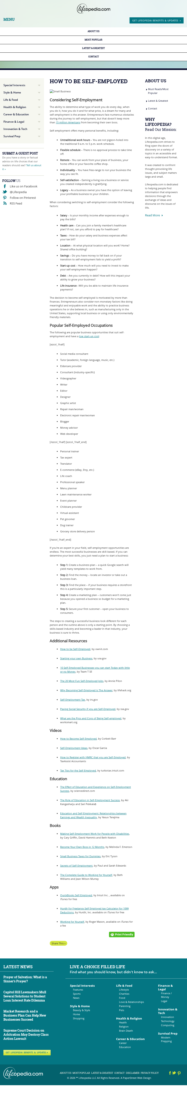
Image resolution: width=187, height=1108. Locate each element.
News (76, 997)
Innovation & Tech (15, 129)
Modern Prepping (166, 1039)
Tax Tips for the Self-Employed (78, 770)
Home (76, 1014)
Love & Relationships (131, 1002)
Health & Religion (14, 107)
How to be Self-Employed (75, 649)
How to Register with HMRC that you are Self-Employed (93, 757)
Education (125, 1047)
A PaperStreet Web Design (136, 1078)
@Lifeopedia (18, 192)
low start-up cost (89, 336)
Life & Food (10, 100)
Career (123, 1043)
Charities (124, 993)
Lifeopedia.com (93, 8)
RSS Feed (16, 203)
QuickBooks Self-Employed (76, 895)
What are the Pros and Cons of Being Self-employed (90, 718)
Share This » (58, 943)
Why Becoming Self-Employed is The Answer (86, 690)
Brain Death (126, 1030)
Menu (9, 19)
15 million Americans (68, 122)
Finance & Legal (13, 122)
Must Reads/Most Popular (158, 91)
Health (123, 1022)
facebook (170, 1073)
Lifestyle (124, 989)
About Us (93, 31)
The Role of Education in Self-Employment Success (90, 800)
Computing (167, 1025)
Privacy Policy (150, 1073)
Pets (121, 1010)
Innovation (167, 1017)
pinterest (179, 1073)
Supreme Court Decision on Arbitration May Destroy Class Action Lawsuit (26, 1034)
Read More (152, 215)
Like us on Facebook (23, 186)
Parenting (124, 1006)
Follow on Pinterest (23, 197)
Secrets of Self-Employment (76, 865)
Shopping (78, 1018)
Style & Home (12, 92)
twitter (174, 1073)
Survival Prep (11, 136)
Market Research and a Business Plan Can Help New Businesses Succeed (24, 1015)
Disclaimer (133, 1073)
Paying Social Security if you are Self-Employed (87, 709)
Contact (93, 56)
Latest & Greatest (93, 48)
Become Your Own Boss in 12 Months (82, 847)
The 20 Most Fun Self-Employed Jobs (81, 681)
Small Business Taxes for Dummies (80, 856)
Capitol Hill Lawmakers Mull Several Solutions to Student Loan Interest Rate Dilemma (24, 996)
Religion (124, 1026)
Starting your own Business (76, 658)
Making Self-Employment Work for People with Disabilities (94, 833)
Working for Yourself (72, 921)
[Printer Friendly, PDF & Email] (122, 934)
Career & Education (16, 114)
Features (78, 989)
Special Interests (14, 85)
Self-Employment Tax (72, 699)
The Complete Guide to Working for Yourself (86, 875)
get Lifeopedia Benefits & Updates (155, 20)
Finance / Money (166, 995)
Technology (167, 1021)
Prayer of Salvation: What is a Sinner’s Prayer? (25, 979)
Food (122, 997)
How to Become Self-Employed (78, 738)
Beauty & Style (81, 1010)
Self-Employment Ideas (73, 748)
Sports (77, 993)
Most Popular (93, 39)
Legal (164, 1001)
